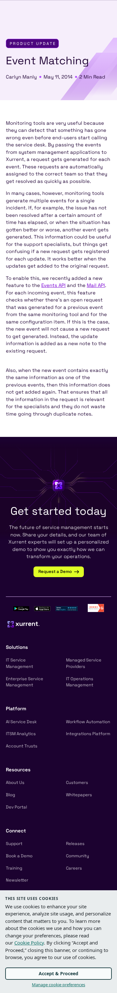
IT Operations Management (79, 682)
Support (14, 843)
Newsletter (17, 880)
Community (77, 856)
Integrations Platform (88, 733)
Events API (53, 285)
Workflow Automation (88, 721)
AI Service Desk (21, 721)
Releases (75, 843)
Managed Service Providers (83, 663)
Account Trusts (21, 746)
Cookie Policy (29, 942)
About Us (15, 782)
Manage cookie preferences (58, 985)
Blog (10, 795)
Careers (74, 868)
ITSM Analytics (21, 733)
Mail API (96, 285)
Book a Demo (19, 856)
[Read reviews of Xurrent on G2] (96, 608)
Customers (77, 782)
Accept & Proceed (58, 973)
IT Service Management (19, 663)
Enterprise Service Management (24, 682)
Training (14, 868)
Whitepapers (79, 795)
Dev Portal (16, 807)
